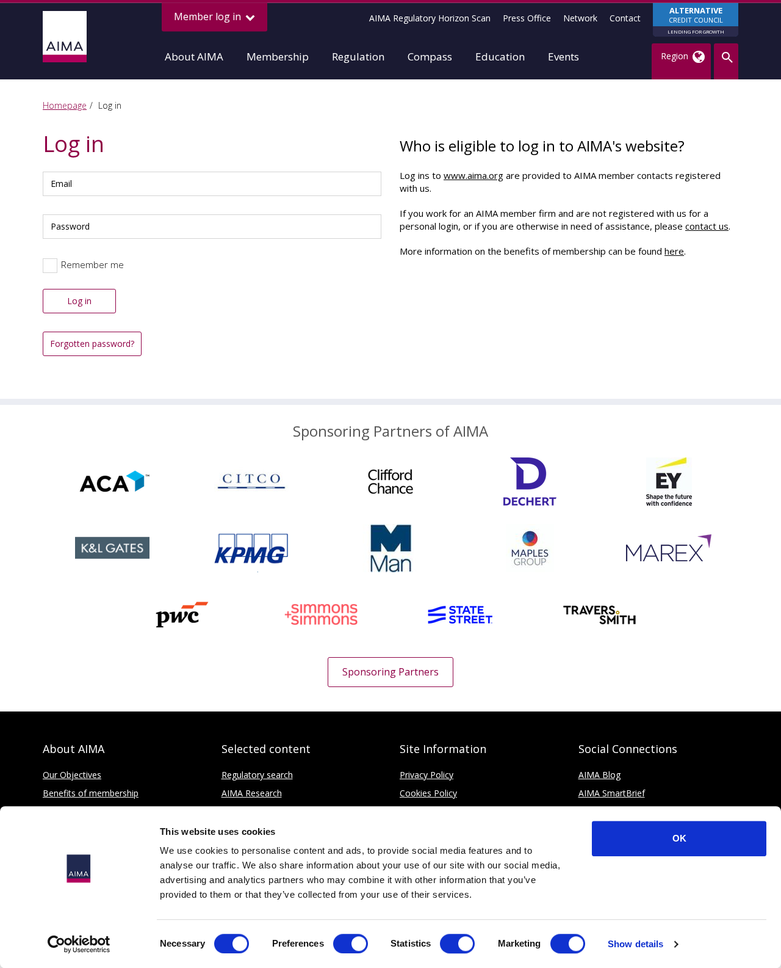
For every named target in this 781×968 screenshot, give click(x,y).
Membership (278, 56)
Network (580, 18)
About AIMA (194, 56)
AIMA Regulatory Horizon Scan (430, 18)
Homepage (65, 105)
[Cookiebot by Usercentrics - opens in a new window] (79, 944)
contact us (707, 226)
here (674, 251)
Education (500, 56)
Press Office (527, 18)
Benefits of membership (91, 793)
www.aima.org (473, 175)
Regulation (358, 56)
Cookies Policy (428, 793)
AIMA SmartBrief (611, 793)
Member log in (208, 16)
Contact (625, 18)
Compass (430, 56)
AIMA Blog (599, 775)
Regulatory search (257, 775)
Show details (635, 944)
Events (563, 56)
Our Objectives (72, 775)
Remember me (92, 264)
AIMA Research (251, 793)
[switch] (350, 943)
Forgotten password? (92, 343)
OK (679, 838)
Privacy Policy (426, 775)
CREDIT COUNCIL (696, 20)
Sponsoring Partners (390, 672)
